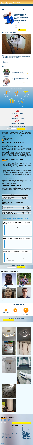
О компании (24, 4)
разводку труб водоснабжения (18, 146)
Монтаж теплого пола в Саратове (5, 420)
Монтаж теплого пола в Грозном (5, 419)
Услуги (14, 4)
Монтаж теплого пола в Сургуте (5, 421)
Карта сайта (2, 443)
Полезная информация (4, 444)
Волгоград (26, 0)
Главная (9, 4)
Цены (19, 4)
